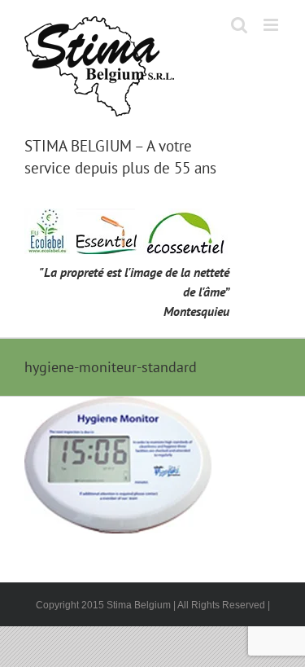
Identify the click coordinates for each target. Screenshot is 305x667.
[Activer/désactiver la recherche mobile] (239, 24)
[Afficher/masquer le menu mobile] (272, 24)
